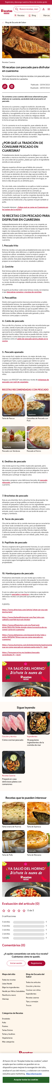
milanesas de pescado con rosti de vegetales (25, 381)
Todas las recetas (9, 980)
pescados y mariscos (20, 595)
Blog (34, 16)
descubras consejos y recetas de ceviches (24, 292)
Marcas (46, 16)
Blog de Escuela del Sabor (15, 23)
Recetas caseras (32, 998)
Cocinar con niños (33, 990)
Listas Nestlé (7, 984)
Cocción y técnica (33, 986)
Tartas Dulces (7, 1030)
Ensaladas (6, 1019)
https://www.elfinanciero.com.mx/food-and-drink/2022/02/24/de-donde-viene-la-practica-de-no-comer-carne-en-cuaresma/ (24, 627)
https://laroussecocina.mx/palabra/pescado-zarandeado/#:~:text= (21, 654)
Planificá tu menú (9, 995)
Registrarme (36, 963)
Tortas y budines (8, 1034)
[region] (26, 1069)
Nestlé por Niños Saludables (13, 991)
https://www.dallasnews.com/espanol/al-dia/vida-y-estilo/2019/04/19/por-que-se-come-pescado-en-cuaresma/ (24, 637)
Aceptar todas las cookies (26, 1080)
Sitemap (5, 999)
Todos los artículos (33, 982)
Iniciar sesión (16, 963)
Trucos (28, 1006)
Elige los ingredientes (10, 988)
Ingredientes (31, 994)
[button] (4, 86)
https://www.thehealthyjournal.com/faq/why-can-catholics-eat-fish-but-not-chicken (23, 618)
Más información (34, 1074)
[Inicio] (6, 12)
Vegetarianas (7, 1038)
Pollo (4, 1023)
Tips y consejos (32, 1002)
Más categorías (8, 1042)
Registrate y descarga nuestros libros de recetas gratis (26, 2)
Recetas (20, 16)
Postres (5, 1026)
